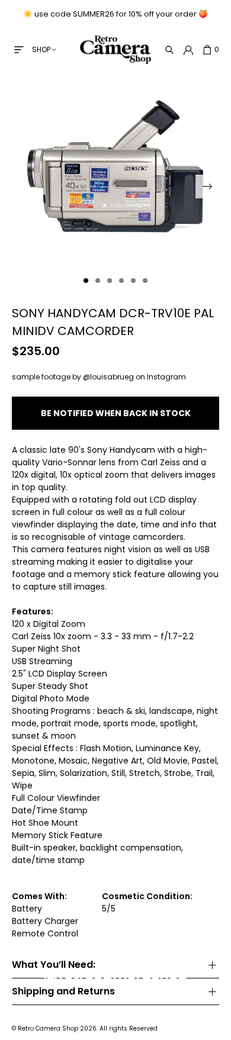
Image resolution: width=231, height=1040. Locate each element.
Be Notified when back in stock (116, 413)
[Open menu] (19, 50)
